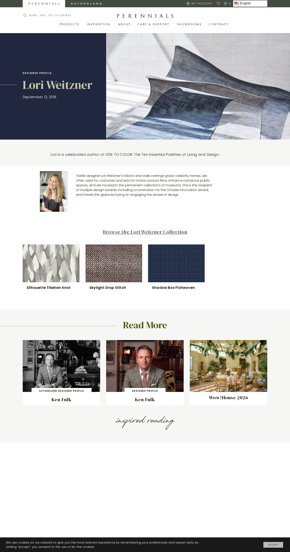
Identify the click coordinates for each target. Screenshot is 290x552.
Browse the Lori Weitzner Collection (145, 231)
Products (70, 24)
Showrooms (190, 24)
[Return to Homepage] (145, 16)
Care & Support (154, 24)
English (245, 3)
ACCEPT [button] (273, 545)
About (125, 24)
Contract (219, 24)
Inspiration (99, 24)
